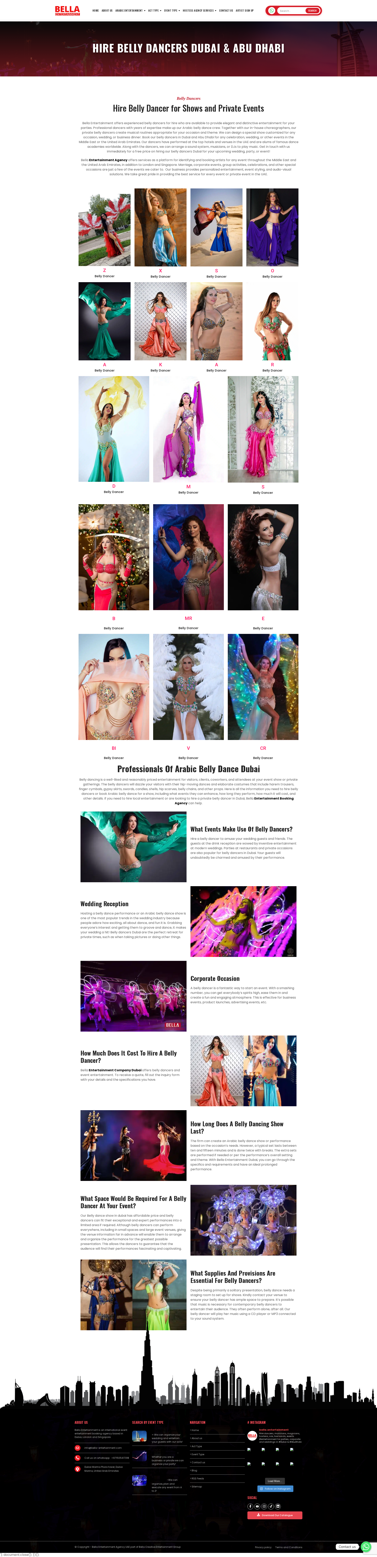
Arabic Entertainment (129, 10)
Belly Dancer (105, 276)
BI (114, 748)
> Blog (193, 1470)
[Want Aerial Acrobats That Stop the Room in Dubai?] (253, 1468)
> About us (196, 1438)
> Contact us (197, 1462)
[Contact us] (366, 1546)
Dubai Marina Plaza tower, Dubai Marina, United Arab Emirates (103, 1469)
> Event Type (197, 1454)
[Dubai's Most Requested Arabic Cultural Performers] (282, 1468)
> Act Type (196, 1446)
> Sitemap (196, 1486)
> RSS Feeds (197, 1478)
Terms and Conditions (288, 1547)
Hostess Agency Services (198, 10)
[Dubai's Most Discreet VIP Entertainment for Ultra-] (296, 1454)
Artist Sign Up (245, 10)
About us (107, 10)
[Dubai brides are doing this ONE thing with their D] (282, 1454)
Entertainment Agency (108, 160)
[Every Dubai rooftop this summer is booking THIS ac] (268, 1454)
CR (263, 748)
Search (312, 10)
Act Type (153, 10)
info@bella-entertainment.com (103, 1448)
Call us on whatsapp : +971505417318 (106, 1458)
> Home (194, 1430)
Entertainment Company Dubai (115, 1070)
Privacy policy (263, 1547)
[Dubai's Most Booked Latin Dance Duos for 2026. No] (268, 1468)
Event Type (170, 10)
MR (188, 618)
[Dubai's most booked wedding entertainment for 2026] (253, 1454)
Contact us (226, 10)
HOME (95, 10)
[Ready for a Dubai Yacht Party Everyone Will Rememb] (296, 1468)
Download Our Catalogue (277, 1515)
